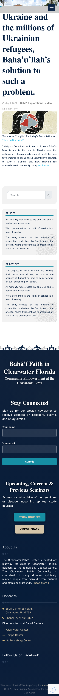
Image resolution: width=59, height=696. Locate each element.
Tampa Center (14, 635)
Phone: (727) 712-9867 (19, 617)
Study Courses (30, 517)
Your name (8, 427)
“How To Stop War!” (13, 140)
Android (46, 685)
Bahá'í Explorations (31, 103)
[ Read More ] (41, 582)
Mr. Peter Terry (10, 108)
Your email (8, 443)
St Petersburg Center (18, 640)
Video (48, 103)
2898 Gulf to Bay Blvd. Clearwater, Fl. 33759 (19, 610)
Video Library (29, 529)
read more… (44, 165)
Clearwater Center (17, 629)
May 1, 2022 (11, 103)
